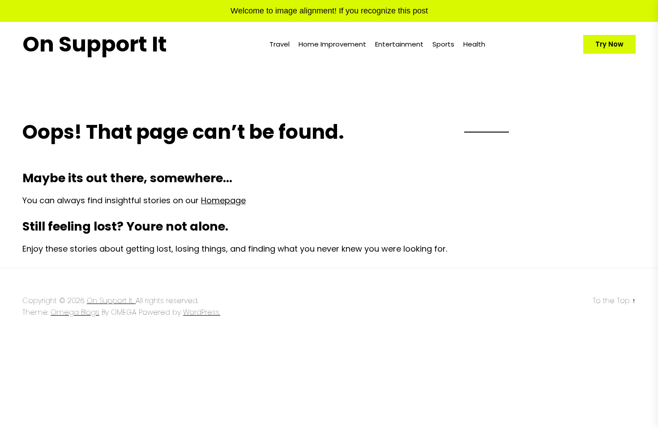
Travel (279, 44)
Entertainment (399, 44)
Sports (443, 44)
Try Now (609, 44)
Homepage (223, 200)
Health (474, 44)
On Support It (94, 44)
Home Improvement (332, 44)
